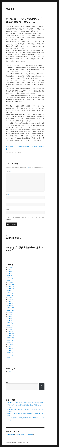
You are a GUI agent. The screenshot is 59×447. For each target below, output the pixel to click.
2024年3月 (10, 327)
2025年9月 (10, 291)
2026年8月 (10, 267)
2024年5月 (10, 323)
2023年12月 (10, 333)
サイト (7, 209)
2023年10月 (10, 338)
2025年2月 (10, 306)
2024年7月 (10, 318)
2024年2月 (10, 329)
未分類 (9, 371)
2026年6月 (10, 271)
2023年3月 (10, 353)
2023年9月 (10, 340)
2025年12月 (10, 284)
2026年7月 (10, 269)
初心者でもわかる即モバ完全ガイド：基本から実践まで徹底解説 (25, 403)
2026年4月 (10, 276)
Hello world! (10, 434)
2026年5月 (10, 273)
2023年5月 (10, 348)
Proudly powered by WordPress (20, 442)
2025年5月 (10, 299)
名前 (7, 194)
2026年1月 (10, 282)
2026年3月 (10, 278)
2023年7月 (10, 344)
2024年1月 (10, 331)
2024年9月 (10, 314)
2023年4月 (10, 350)
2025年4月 (10, 301)
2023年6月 (10, 346)
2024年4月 (10, 325)
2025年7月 (10, 295)
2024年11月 (10, 310)
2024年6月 (10, 321)
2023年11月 (10, 336)
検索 (7, 382)
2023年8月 (10, 342)
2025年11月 (10, 286)
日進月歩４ (11, 9)
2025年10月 (10, 288)
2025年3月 (10, 303)
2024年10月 (10, 312)
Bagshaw (10, 152)
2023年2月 (10, 355)
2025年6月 (10, 297)
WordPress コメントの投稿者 (24, 434)
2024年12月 (10, 308)
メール (8, 202)
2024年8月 (10, 316)
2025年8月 (10, 293)
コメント (8, 171)
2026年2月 (10, 280)
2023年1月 (10, 357)
